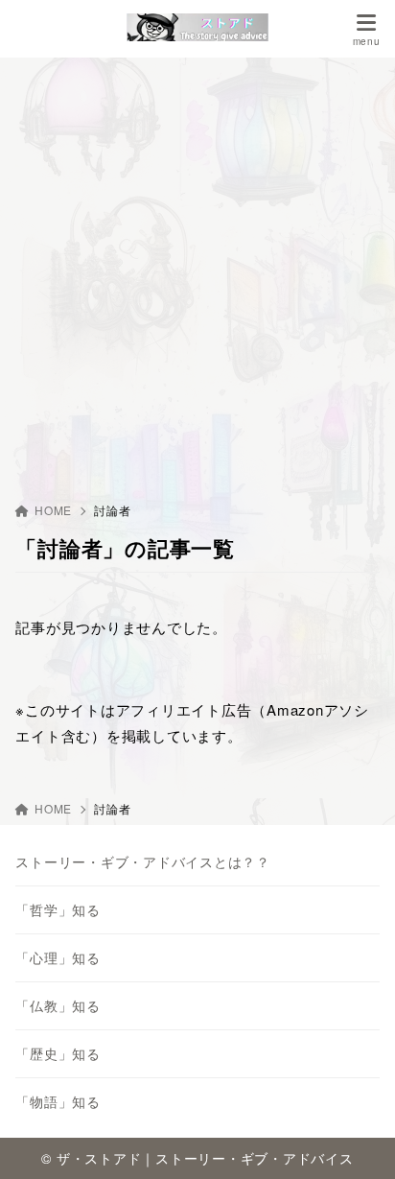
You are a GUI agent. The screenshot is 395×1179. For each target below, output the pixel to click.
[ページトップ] (356, 1140)
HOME (53, 510)
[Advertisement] (197, 264)
